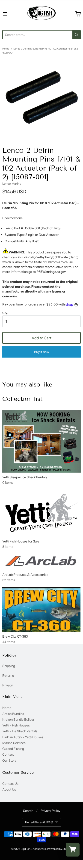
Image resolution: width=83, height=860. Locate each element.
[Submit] (76, 34)
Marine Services (14, 743)
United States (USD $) (39, 822)
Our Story (9, 760)
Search (28, 811)
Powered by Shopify (59, 849)
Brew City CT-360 (15, 636)
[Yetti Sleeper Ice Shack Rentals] (41, 441)
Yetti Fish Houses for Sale (20, 541)
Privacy (7, 685)
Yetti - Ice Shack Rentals (19, 731)
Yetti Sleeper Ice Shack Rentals (24, 477)
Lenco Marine (11, 183)
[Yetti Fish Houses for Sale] (41, 513)
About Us (9, 789)
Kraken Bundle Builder (18, 719)
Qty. (5, 313)
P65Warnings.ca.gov (50, 272)
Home (5, 48)
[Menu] (10, 14)
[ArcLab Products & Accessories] (41, 562)
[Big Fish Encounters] (41, 13)
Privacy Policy (50, 811)
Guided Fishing (13, 749)
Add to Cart (41, 338)
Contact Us (10, 784)
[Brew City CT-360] (41, 609)
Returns (8, 675)
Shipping (8, 666)
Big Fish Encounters (33, 849)
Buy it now (41, 352)
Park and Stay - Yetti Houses (22, 737)
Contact (8, 754)
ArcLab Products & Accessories (25, 575)
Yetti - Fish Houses (16, 725)
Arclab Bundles (13, 714)
